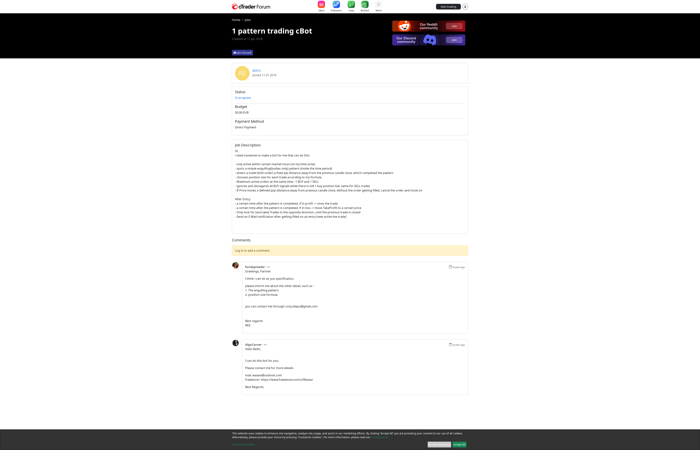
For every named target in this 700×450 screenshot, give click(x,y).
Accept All (459, 444)
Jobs (248, 20)
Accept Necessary (439, 444)
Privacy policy (379, 437)
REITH (256, 71)
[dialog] (350, 440)
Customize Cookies (243, 444)
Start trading (448, 6)
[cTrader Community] (251, 6)
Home (236, 20)
